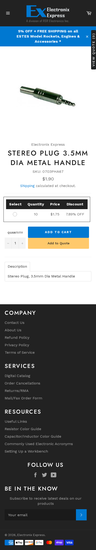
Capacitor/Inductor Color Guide (33, 436)
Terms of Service (20, 352)
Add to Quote (58, 243)
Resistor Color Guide (23, 429)
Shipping (27, 186)
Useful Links (16, 421)
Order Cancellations (22, 383)
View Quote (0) (93, 49)
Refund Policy (17, 337)
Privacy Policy (17, 345)
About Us (13, 330)
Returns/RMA (17, 390)
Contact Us (14, 322)
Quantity (15, 232)
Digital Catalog (17, 376)
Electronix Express (31, 535)
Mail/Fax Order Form (23, 398)
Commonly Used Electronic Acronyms (39, 444)
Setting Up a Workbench (26, 451)
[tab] (17, 266)
